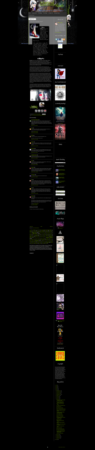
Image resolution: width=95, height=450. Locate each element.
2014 (56, 387)
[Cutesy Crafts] (60, 321)
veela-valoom (33, 174)
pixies (39, 239)
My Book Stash (42, 238)
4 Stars (42, 230)
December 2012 (59, 390)
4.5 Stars (33, 115)
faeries (51, 234)
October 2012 (58, 393)
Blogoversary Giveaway (49, 232)
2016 (56, 385)
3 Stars (34, 230)
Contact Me (51, 13)
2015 (56, 386)
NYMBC (36, 239)
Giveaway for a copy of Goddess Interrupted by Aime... (60, 412)
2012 (56, 389)
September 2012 (59, 394)
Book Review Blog (59, 46)
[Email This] (42, 114)
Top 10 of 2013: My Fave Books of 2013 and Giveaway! (62, 182)
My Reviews (34, 13)
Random (47, 239)
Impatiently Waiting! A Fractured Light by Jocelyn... (60, 431)
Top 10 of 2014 (34, 242)
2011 (56, 439)
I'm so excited (46, 236)
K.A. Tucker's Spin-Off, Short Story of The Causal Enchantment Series (62, 174)
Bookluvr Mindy (60, 22)
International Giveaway (36, 237)
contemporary (48, 233)
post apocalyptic (43, 239)
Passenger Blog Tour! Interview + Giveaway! (61, 177)
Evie (31, 187)
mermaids (44, 237)
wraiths (43, 243)
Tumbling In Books (35, 131)
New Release (47, 238)
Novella (51, 238)
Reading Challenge (32, 240)
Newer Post (31, 226)
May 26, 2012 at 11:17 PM (34, 193)
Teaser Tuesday (34, 241)
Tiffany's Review (39, 241)
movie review (33, 238)
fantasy (30, 235)
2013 (56, 388)
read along (50, 239)
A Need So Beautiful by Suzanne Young (60, 422)
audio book (35, 115)
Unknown (32, 141)
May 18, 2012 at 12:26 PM (34, 145)
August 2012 (58, 395)
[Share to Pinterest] (45, 114)
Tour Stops (45, 13)
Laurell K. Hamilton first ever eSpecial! (60, 420)
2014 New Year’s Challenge (42, 229)
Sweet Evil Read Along (49, 240)
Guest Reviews (31, 15)
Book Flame (32, 148)
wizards (40, 243)
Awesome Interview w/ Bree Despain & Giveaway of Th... (60, 402)
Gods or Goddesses (46, 235)
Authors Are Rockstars (42, 231)
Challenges (45, 233)
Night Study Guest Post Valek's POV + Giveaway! (62, 170)
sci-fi (41, 240)
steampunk (45, 240)
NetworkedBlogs (59, 43)
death (36, 234)
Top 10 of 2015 (39, 242)
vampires (47, 242)
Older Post (51, 226)
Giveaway (36, 235)
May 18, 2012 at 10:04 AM (34, 132)
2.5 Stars (36, 229)
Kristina (32, 135)
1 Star (30, 229)
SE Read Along (56, 13)
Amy (31, 179)
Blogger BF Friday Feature (42, 232)
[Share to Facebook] (44, 114)
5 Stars (50, 230)
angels (30, 231)
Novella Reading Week (32, 239)
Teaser (30, 241)
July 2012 (58, 396)
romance (45, 115)
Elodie (32, 160)
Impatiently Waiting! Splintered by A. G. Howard (60, 424)
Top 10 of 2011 (44, 241)
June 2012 (58, 397)
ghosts (33, 235)
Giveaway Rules (41, 235)
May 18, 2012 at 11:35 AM (34, 139)
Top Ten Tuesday (43, 242)
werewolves (32, 243)
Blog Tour (34, 232)
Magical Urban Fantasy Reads (59, 44)
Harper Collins (32, 236)
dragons (44, 234)
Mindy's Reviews (41, 115)
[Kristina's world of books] (60, 235)
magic (40, 237)
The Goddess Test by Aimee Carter (60, 405)
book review (38, 115)
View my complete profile (58, 32)
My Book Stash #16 (58, 419)
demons (39, 234)
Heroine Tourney (38, 236)
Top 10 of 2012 (48, 241)
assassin (33, 231)
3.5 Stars (38, 230)
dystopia (47, 234)
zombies (46, 243)
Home (30, 13)
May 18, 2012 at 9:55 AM (34, 125)
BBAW (47, 231)
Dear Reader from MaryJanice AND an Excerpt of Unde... (60, 400)
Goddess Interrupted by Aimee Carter (60, 404)
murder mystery (37, 238)
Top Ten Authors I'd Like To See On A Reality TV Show (60, 417)
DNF (41, 234)
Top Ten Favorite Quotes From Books (60, 426)
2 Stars (33, 229)
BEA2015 (50, 231)
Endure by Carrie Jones (59, 427)
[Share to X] (43, 114)
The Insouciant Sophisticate (34, 119)
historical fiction (42, 236)
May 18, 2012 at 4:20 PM (34, 152)
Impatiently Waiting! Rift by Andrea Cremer (60, 410)
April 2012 (58, 434)
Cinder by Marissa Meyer (59, 413)
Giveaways (40, 13)
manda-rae (32, 167)
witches (36, 243)
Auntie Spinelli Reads (35, 203)
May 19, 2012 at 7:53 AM (34, 164)
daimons (34, 234)
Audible (62, 123)
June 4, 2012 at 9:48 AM (34, 204)
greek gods (50, 235)
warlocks (52, 242)
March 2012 (58, 435)
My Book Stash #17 (58, 406)
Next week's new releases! (59, 407)
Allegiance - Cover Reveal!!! (59, 416)
